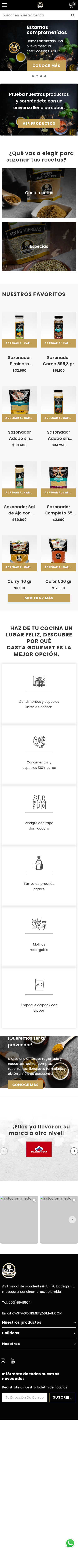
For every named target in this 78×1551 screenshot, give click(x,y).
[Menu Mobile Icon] (4, 5)
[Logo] (40, 5)
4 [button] (45, 76)
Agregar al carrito (21, 343)
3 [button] (41, 76)
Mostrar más (39, 597)
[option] (39, 45)
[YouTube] (12, 1361)
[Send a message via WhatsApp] (70, 1543)
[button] (72, 1219)
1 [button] (33, 76)
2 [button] (37, 76)
